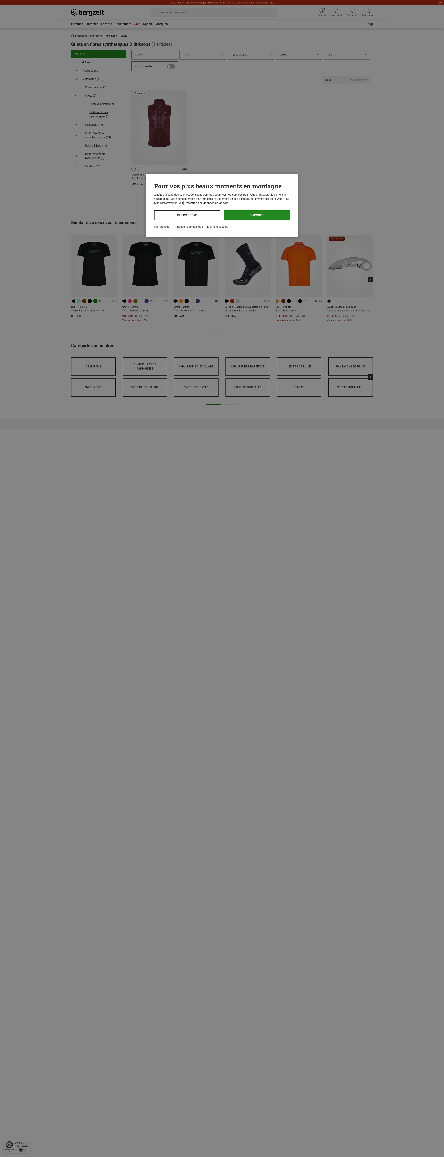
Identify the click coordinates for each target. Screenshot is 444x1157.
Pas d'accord (187, 215)
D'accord (257, 215)
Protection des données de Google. (206, 203)
